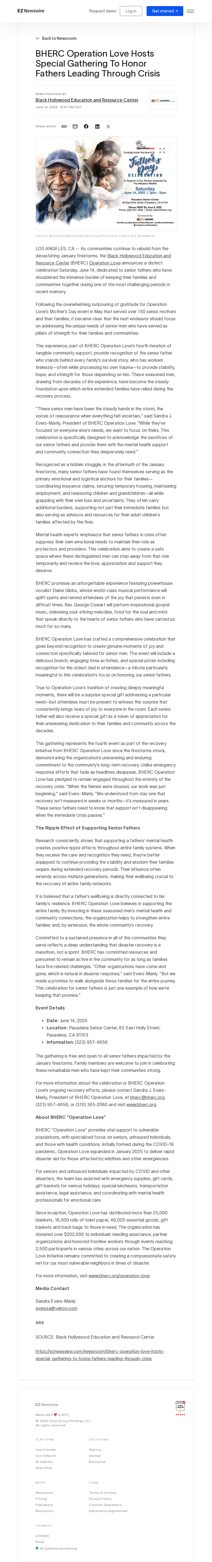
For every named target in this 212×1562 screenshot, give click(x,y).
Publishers (44, 1505)
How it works (46, 1449)
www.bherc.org (141, 1104)
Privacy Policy (100, 1498)
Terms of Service (102, 1492)
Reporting (44, 1468)
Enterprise (97, 1461)
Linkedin (42, 1535)
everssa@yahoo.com (56, 1308)
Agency (95, 1449)
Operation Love (105, 262)
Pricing (41, 1498)
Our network (46, 1455)
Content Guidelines (105, 1505)
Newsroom (45, 1492)
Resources (44, 1511)
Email (40, 1542)
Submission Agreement (108, 1511)
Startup (95, 1455)
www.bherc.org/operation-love (119, 1275)
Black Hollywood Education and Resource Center (87, 99)
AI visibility (44, 1461)
